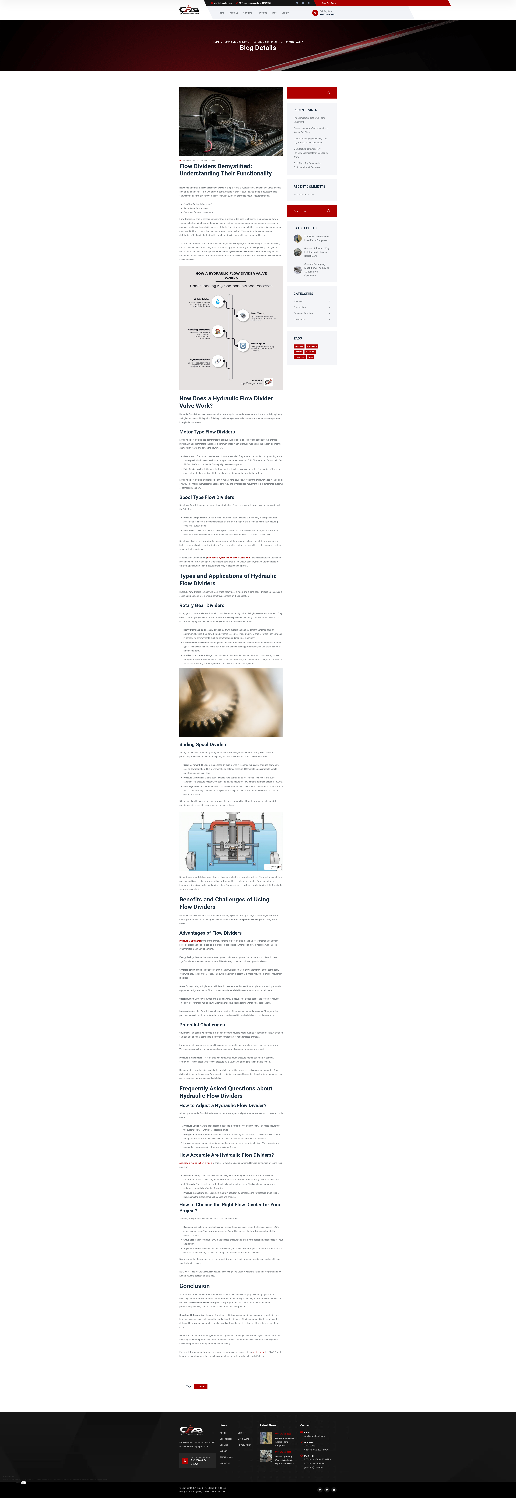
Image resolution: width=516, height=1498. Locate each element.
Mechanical (299, 319)
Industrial (201, 1386)
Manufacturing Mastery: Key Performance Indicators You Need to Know (311, 153)
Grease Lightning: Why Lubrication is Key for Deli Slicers (316, 252)
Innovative (299, 357)
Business (299, 346)
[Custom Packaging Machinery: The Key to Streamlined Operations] (298, 270)
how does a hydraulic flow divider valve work (228, 557)
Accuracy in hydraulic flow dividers (195, 1163)
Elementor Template (303, 313)
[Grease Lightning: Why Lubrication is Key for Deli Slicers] (298, 252)
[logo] (189, 9)
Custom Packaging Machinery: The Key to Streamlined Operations (316, 270)
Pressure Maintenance (190, 941)
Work (310, 357)
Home (216, 42)
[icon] (297, 3)
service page (258, 1352)
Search (329, 93)
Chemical (298, 301)
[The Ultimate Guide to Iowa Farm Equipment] (298, 239)
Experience (312, 346)
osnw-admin (189, 160)
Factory (298, 352)
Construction (300, 307)
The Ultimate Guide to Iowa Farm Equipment (316, 238)
